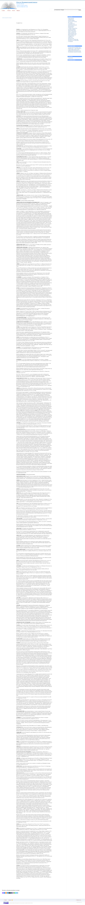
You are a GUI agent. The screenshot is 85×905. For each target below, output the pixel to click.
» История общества (71, 26)
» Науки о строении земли (72, 32)
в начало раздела (5, 17)
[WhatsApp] (14, 893)
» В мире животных (71, 18)
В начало (9, 10)
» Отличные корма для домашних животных (75, 47)
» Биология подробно (71, 20)
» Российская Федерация (72, 29)
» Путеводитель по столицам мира (73, 40)
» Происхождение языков (72, 30)
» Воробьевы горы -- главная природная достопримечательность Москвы (75, 48)
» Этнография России (71, 23)
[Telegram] (17, 893)
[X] (9, 893)
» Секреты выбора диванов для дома (73, 49)
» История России (70, 27)
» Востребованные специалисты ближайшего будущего (75, 51)
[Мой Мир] (7, 893)
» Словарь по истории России (72, 28)
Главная (3, 10)
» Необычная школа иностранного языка (74, 50)
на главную (10, 17)
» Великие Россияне (71, 38)
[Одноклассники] (6, 893)
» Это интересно (70, 41)
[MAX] (3, 893)
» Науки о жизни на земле (72, 34)
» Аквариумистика (71, 19)
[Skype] (15, 893)
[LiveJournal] (11, 893)
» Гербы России (70, 37)
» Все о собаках (70, 22)
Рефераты (18, 10)
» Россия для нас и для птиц (72, 21)
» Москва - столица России (72, 31)
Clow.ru (81, 902)
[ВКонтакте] (4, 893)
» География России (71, 35)
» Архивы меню (70, 57)
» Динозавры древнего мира (72, 33)
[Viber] (12, 893)
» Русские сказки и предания (72, 24)
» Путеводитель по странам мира (73, 39)
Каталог (13, 10)
